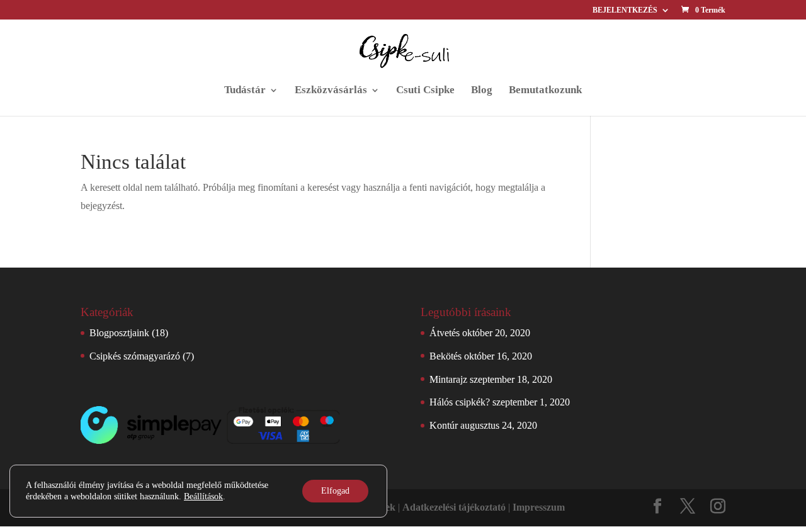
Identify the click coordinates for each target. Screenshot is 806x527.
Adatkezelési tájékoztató (454, 507)
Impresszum (539, 507)
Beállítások (203, 496)
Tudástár (245, 91)
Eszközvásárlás (331, 91)
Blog (481, 91)
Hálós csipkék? (459, 402)
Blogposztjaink (119, 332)
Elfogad (335, 491)
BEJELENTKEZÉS (625, 10)
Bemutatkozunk (545, 91)
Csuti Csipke (425, 91)
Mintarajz (448, 379)
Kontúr (443, 425)
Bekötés (445, 356)
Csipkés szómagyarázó (134, 356)
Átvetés (444, 332)
